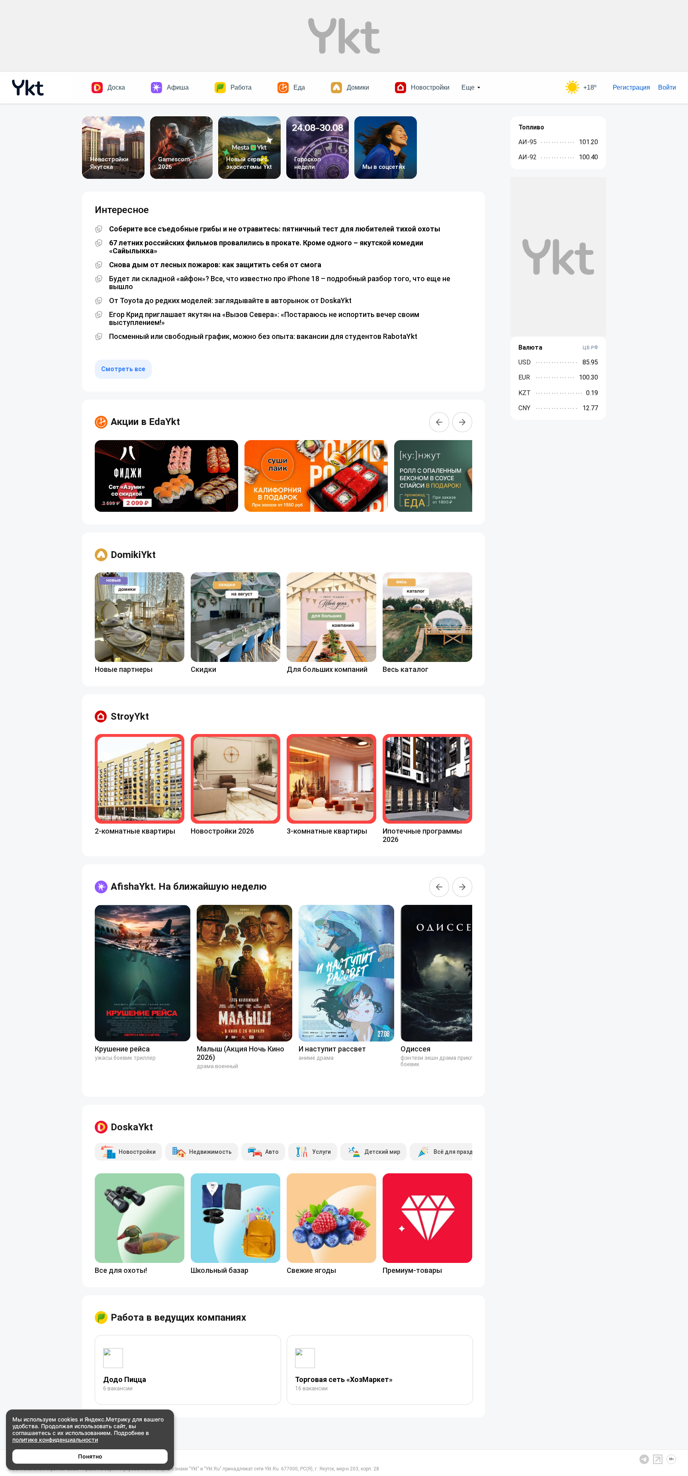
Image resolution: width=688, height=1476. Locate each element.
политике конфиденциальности (55, 1439)
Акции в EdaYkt (145, 421)
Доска (116, 87)
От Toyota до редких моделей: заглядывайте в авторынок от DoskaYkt (230, 301)
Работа (241, 87)
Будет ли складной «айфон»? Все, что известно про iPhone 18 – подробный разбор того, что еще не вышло (279, 283)
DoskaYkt (132, 1127)
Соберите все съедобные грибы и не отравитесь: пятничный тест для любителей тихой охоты (274, 229)
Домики (358, 87)
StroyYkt (130, 716)
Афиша (178, 87)
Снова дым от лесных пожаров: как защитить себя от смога (215, 265)
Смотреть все (123, 369)
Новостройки (430, 87)
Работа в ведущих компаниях (178, 1317)
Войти (667, 87)
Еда (299, 87)
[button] (439, 422)
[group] (166, 476)
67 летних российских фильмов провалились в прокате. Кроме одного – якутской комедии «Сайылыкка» (266, 247)
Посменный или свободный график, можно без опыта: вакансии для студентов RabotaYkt (263, 337)
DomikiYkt (133, 554)
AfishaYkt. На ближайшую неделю (189, 886)
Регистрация (631, 87)
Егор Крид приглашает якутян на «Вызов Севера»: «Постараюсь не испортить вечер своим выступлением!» (264, 319)
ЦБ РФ (590, 347)
